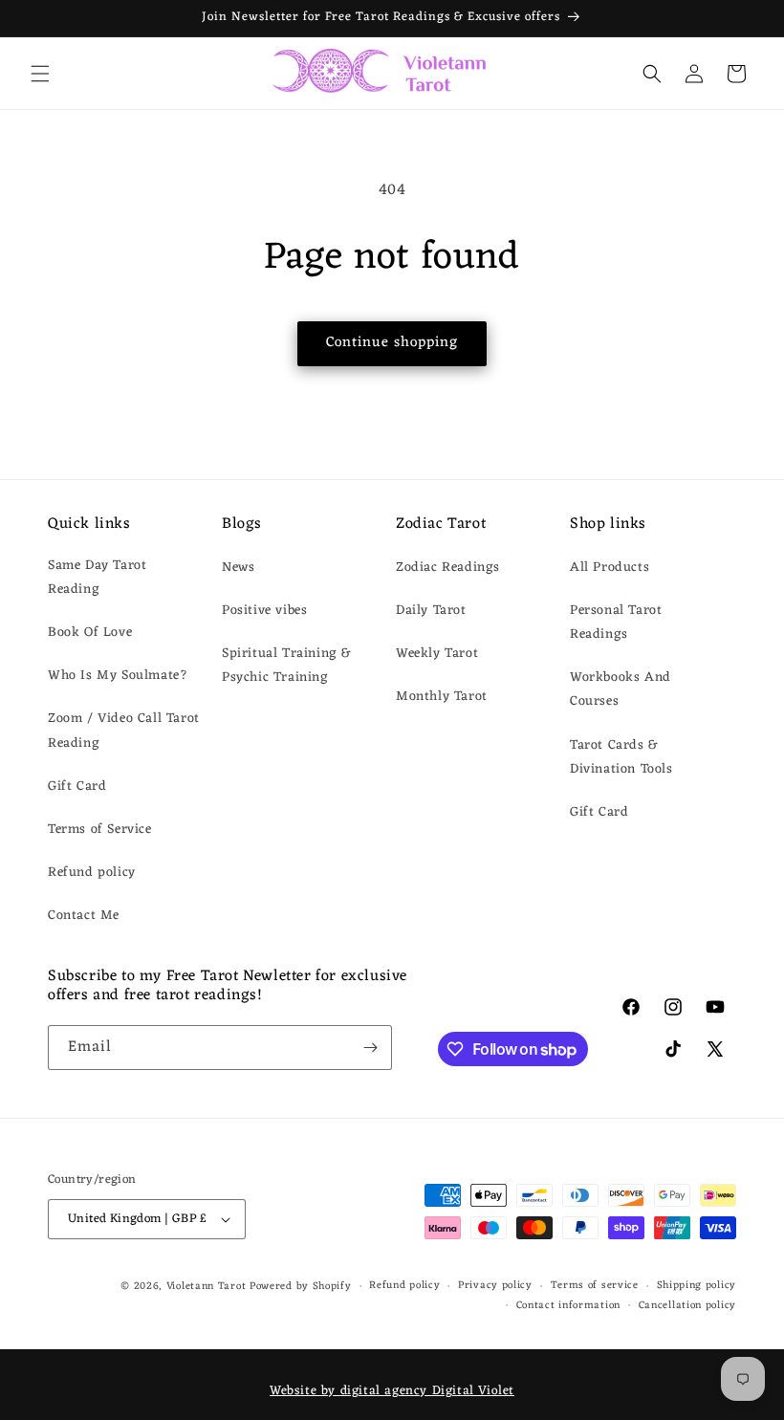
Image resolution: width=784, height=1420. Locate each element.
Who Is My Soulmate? (117, 676)
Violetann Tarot (206, 1286)
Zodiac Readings (448, 567)
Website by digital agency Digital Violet (392, 1391)
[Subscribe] (370, 1047)
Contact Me (84, 916)
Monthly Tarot (442, 697)
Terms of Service (100, 829)
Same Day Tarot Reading (97, 577)
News (238, 567)
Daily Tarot (431, 611)
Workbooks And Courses (620, 689)
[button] (40, 74)
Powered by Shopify (301, 1286)
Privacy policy (495, 1286)
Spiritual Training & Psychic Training (286, 665)
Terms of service (595, 1286)
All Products (609, 567)
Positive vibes (264, 611)
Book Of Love (90, 632)
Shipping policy (697, 1286)
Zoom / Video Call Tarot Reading (124, 730)
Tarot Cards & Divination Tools (621, 757)
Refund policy (92, 873)
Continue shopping (392, 343)
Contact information (568, 1306)
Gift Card (77, 786)
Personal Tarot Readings (616, 622)
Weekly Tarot (437, 654)
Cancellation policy (687, 1306)
